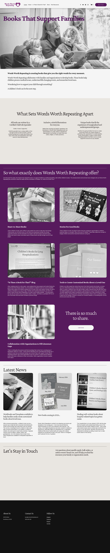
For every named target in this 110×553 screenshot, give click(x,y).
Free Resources (55, 4)
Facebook (49, 519)
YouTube (48, 523)
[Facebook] (80, 4)
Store (48, 4)
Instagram (48, 517)
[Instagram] (88, 4)
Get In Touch (101, 4)
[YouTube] (83, 4)
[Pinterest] (85, 4)
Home (25, 4)
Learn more (81, 327)
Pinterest (48, 521)
